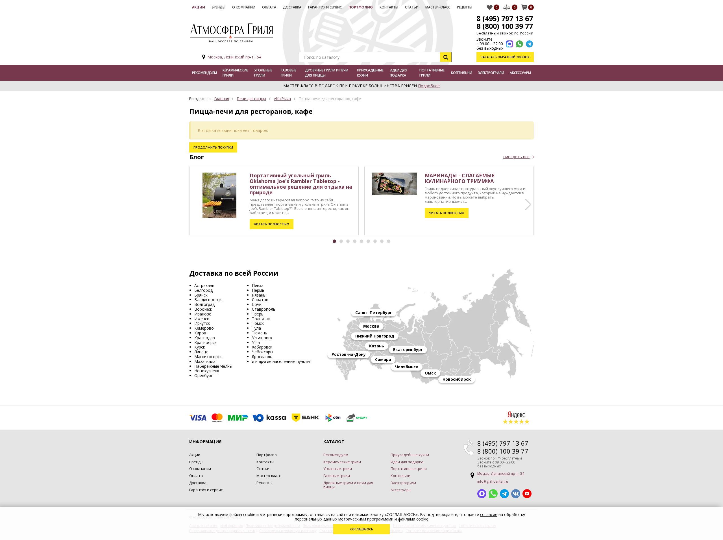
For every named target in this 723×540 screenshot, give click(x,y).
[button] (528, 204)
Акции (198, 7)
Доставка (292, 7)
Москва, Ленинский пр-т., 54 (234, 57)
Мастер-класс (437, 7)
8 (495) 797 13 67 (504, 18)
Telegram (504, 493)
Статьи (412, 7)
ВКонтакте (515, 493)
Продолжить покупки (213, 147)
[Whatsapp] (519, 43)
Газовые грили (288, 73)
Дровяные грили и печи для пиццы (326, 73)
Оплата (269, 7)
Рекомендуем (204, 72)
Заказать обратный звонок (505, 57)
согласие (488, 514)
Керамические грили (235, 73)
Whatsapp (493, 493)
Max (481, 493)
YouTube (527, 493)
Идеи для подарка (398, 73)
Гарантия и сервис (325, 7)
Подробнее (429, 85)
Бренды (218, 7)
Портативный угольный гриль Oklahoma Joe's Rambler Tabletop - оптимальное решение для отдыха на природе (301, 184)
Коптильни (461, 72)
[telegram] (529, 43)
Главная (221, 98)
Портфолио (361, 7)
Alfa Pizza (282, 98)
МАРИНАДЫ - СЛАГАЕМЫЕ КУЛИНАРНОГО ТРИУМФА (460, 178)
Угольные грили (263, 73)
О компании (243, 7)
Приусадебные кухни (370, 73)
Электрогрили (491, 72)
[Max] (509, 43)
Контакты (389, 7)
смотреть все (516, 156)
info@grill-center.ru (492, 481)
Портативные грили (432, 73)
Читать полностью (271, 224)
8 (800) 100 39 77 (504, 26)
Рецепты (464, 7)
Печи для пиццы (251, 98)
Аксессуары (520, 72)
